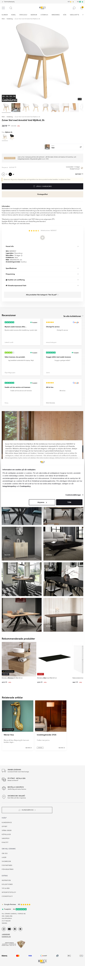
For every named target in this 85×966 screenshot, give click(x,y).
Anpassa (41, 502)
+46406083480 (6, 934)
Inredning (10, 19)
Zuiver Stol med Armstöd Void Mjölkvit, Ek (27, 19)
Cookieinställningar (73, 495)
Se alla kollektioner (72, 316)
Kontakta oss (6, 936)
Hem (3, 19)
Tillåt (69, 502)
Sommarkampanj (9, 1)
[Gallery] (42, 61)
